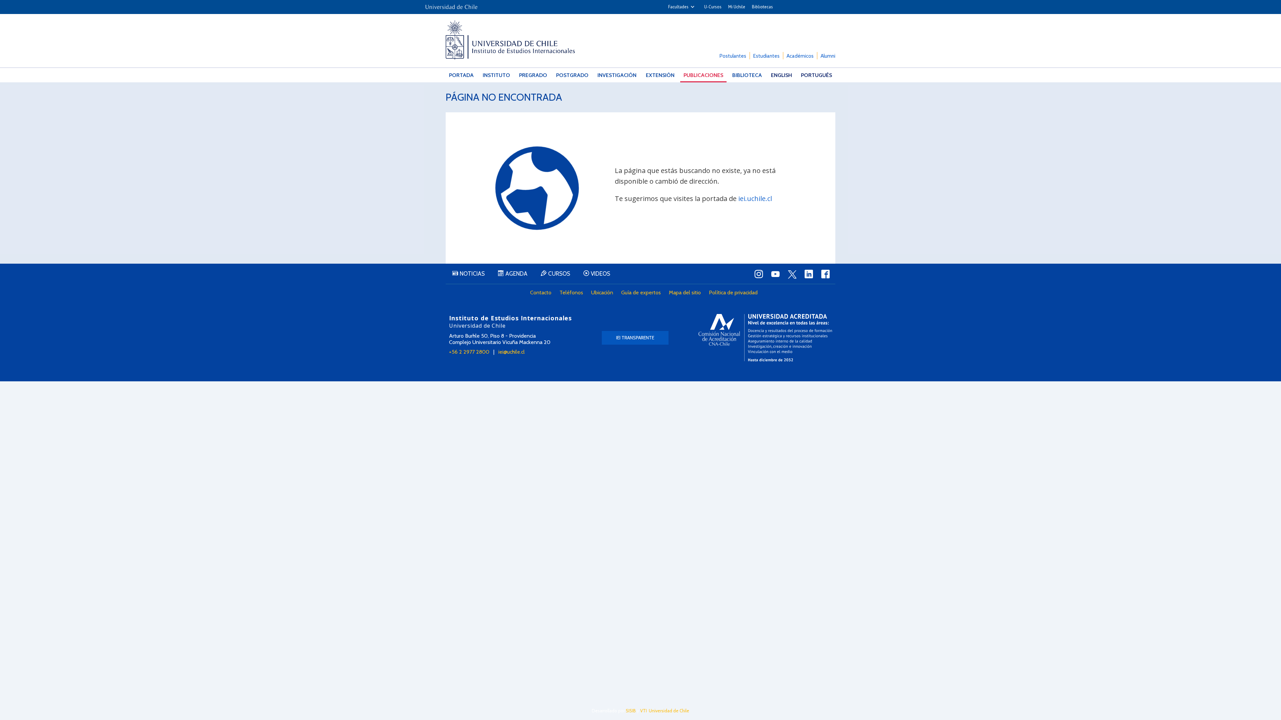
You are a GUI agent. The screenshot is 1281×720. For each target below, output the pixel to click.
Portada (461, 75)
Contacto (540, 292)
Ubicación (602, 292)
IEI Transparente (635, 338)
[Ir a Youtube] (775, 274)
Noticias (472, 273)
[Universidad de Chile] (451, 5)
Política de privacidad (733, 292)
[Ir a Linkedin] (808, 274)
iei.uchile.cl (755, 198)
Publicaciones (703, 75)
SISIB (631, 710)
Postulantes (733, 56)
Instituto (496, 75)
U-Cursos (713, 7)
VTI (643, 710)
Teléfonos (571, 292)
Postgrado (572, 75)
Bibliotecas (762, 7)
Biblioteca (747, 75)
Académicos (800, 56)
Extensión (660, 75)
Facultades (678, 7)
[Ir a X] (792, 274)
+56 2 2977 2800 (469, 352)
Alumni (828, 56)
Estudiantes (766, 56)
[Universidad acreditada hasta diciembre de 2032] (765, 337)
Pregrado (533, 75)
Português (816, 75)
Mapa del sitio (685, 292)
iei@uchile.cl (511, 352)
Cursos (559, 273)
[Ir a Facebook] (825, 274)
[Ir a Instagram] (758, 274)
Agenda (516, 273)
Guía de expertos (641, 292)
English (781, 75)
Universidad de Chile (669, 710)
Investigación (616, 75)
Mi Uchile (736, 7)
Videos (600, 273)
